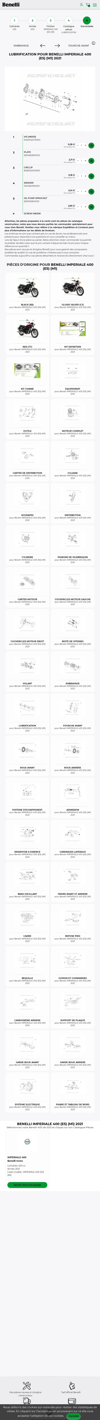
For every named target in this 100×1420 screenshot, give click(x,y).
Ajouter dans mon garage (27, 1185)
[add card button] (91, 145)
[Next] (57, 45)
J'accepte (73, 1416)
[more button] (85, 145)
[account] (82, 5)
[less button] (78, 145)
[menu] (95, 5)
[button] (93, 43)
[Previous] (43, 45)
